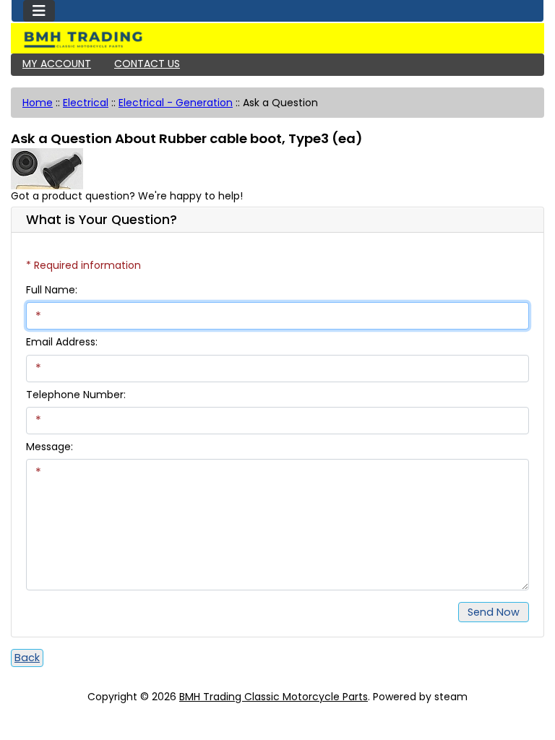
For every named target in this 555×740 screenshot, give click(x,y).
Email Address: (62, 341)
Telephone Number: (76, 394)
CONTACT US (147, 63)
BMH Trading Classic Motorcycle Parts (273, 696)
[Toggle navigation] (39, 11)
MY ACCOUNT (56, 63)
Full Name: (51, 289)
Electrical (85, 102)
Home (37, 102)
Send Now (494, 612)
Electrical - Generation (176, 102)
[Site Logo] (277, 39)
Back (27, 657)
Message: (49, 446)
